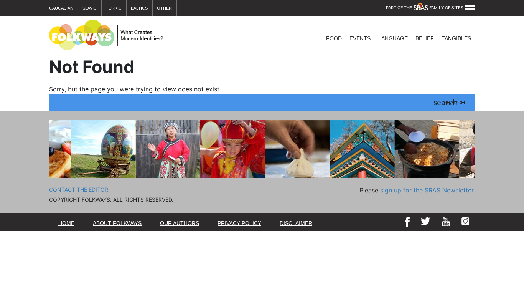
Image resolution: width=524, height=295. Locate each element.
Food (334, 38)
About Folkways (117, 223)
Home (66, 223)
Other (164, 8)
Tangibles (456, 38)
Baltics (139, 8)
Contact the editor (78, 189)
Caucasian (61, 8)
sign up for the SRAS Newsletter (426, 190)
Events (360, 38)
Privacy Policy (239, 223)
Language (393, 38)
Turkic (114, 8)
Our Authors (179, 223)
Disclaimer (296, 223)
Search (454, 103)
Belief (424, 38)
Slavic (89, 8)
